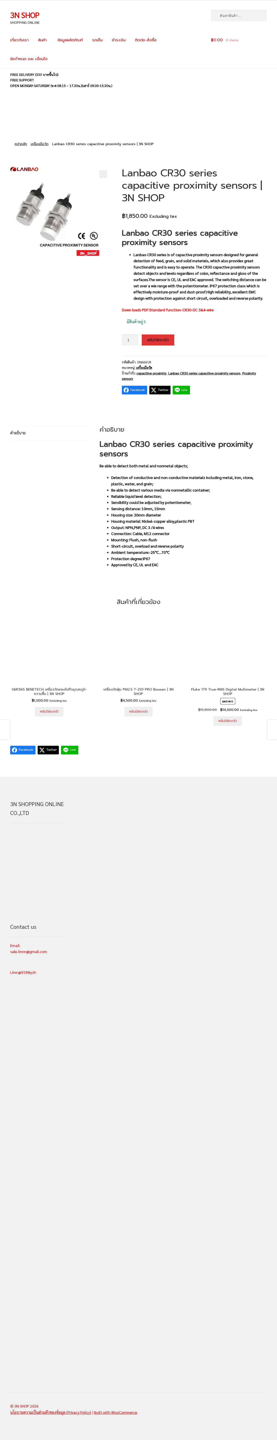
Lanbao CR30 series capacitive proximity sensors (204, 373)
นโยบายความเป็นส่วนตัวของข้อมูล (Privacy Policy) (50, 1412)
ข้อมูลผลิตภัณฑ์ (69, 40)
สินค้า (42, 40)
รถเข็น (97, 40)
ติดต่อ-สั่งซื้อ (145, 40)
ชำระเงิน (119, 40)
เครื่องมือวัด (39, 144)
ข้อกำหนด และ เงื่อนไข (28, 59)
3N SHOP (24, 15)
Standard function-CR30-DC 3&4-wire (181, 309)
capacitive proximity (151, 373)
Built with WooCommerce (115, 1412)
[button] (103, 174)
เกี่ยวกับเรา (19, 40)
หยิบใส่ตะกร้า (158, 340)
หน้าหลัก (21, 144)
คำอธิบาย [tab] (18, 432)
